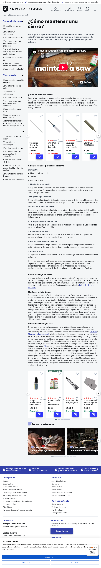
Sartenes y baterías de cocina (14, 495)
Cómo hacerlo (9, 75)
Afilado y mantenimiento (12, 490)
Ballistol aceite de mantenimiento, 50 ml (54, 402)
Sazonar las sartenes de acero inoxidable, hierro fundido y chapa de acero (13, 123)
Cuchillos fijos (8, 484)
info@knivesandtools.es (14, 523)
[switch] (92, 552)
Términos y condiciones (61, 495)
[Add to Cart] (39, 156)
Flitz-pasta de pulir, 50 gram (72, 401)
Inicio (4, 15)
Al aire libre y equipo (11, 498)
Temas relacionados (12, 21)
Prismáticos (7, 507)
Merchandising (57, 510)
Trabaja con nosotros (60, 513)
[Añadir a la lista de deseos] (41, 116)
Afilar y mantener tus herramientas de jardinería (12, 43)
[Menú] (96, 545)
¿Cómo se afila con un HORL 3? (12, 110)
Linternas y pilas (9, 504)
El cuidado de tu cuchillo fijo (13, 58)
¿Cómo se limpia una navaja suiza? (11, 116)
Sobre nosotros (57, 504)
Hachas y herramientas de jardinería (17, 501)
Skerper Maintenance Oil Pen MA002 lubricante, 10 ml (35, 402)
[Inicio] (22, 8)
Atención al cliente (59, 481)
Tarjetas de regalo (59, 507)
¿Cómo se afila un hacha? (13, 69)
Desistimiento (57, 490)
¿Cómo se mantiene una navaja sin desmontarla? (13, 64)
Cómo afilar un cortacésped (9, 33)
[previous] (32, 136)
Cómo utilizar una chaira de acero (13, 175)
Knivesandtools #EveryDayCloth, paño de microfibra (90, 402)
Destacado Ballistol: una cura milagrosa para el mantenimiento (13, 51)
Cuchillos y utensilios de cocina (15, 492)
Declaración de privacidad (62, 492)
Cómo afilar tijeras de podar (12, 27)
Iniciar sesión (69, 11)
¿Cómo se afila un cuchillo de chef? (14, 81)
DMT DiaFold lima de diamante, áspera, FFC (53, 145)
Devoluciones (57, 487)
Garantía (55, 484)
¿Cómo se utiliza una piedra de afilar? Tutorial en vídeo (13, 168)
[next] (94, 136)
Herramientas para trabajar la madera (18, 510)
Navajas (6, 481)
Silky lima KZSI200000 (89, 144)
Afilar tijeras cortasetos (13, 37)
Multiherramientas (10, 487)
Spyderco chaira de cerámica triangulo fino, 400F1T (35, 145)
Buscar (79, 11)
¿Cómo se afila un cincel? (13, 180)
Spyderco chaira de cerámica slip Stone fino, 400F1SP (71, 145)
